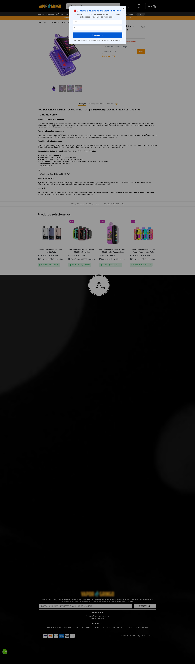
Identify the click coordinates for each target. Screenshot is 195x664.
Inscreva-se (97, 35)
